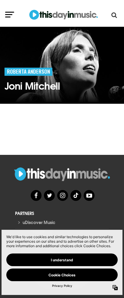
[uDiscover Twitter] (49, 195)
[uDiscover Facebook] (36, 195)
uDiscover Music (39, 222)
